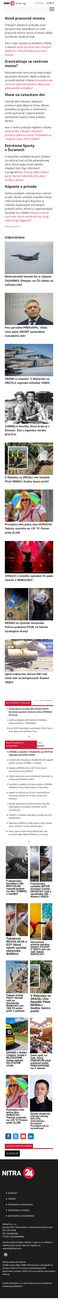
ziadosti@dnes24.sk (11, 1248)
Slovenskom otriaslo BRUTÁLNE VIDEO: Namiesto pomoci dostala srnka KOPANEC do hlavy (30, 711)
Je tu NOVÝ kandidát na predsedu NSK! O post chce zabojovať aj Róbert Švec (31, 730)
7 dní (39, 742)
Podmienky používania (20, 1204)
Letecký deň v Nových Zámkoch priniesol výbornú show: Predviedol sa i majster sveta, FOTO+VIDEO (28, 135)
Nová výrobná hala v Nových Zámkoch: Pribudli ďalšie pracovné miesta (28, 51)
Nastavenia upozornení (21, 1215)
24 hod (40, 745)
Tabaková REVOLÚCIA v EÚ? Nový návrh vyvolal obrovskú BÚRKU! (28, 769)
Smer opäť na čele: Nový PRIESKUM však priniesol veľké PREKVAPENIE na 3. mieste (28, 833)
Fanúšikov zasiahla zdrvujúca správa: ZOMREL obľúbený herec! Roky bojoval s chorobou (31, 786)
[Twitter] (15, 1136)
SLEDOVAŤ (12, 1153)
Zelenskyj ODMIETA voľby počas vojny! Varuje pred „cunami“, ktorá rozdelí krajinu (30, 825)
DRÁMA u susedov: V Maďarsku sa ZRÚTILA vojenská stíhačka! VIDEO (31, 753)
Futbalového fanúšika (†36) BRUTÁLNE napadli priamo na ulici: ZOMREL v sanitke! (31, 761)
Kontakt (12, 1193)
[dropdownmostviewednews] (29, 737)
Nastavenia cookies (18, 1210)
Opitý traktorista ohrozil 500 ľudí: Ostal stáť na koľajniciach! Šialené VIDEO (31, 778)
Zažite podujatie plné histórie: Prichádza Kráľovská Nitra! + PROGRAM (28, 721)
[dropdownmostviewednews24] (29, 842)
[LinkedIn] (30, 1136)
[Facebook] (8, 1136)
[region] (24, 3)
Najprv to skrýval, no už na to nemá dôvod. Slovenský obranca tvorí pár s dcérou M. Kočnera (29, 795)
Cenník (12, 1198)
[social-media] (5, 1254)
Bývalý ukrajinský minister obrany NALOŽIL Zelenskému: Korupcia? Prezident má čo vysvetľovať (29, 806)
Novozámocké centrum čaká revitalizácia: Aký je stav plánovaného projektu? (29, 84)
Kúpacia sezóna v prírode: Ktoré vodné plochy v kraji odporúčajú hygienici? (27, 216)
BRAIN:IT (18, 1286)
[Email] (23, 1136)
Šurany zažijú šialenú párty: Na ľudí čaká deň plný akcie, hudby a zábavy (27, 176)
